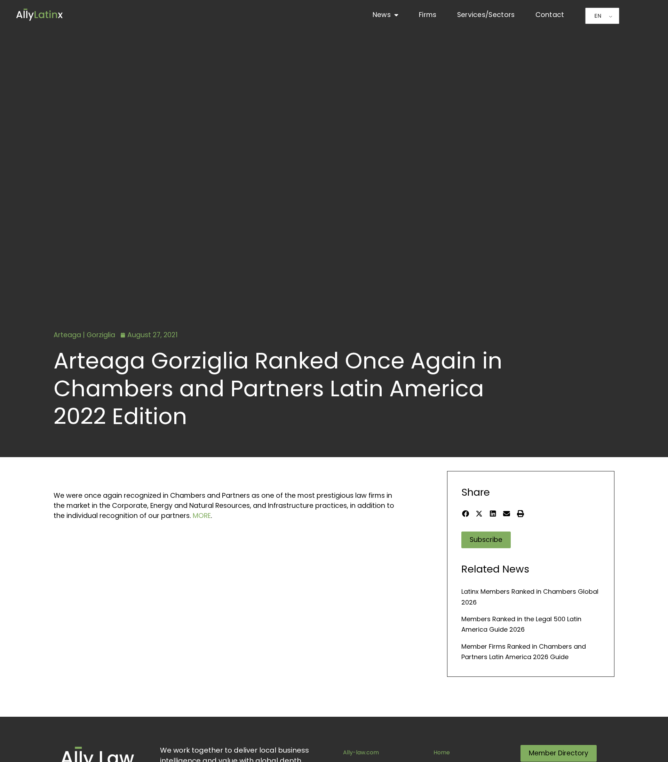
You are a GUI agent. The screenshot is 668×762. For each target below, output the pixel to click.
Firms (428, 14)
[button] (465, 514)
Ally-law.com (361, 752)
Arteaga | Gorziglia (84, 335)
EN (597, 16)
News (382, 14)
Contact (549, 14)
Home (442, 752)
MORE (202, 515)
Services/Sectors (486, 14)
